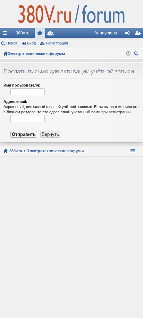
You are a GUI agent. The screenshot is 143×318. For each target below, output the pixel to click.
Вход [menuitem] (129, 34)
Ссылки (6, 34)
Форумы (41, 34)
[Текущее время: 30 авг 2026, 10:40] (128, 53)
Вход (31, 43)
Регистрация (57, 43)
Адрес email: (15, 101)
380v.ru (23, 33)
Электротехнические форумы (55, 151)
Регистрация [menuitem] (139, 34)
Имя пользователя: (21, 85)
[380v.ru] (71, 14)
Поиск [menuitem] (137, 54)
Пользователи (52, 34)
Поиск (11, 43)
